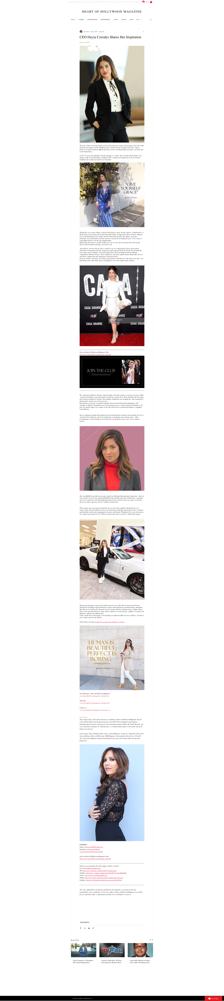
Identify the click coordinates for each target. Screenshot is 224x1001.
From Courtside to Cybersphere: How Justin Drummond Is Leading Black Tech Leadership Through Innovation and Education (83, 961)
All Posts (73, 19)
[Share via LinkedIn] (89, 928)
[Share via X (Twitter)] (85, 928)
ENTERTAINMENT (92, 19)
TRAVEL (116, 19)
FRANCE (124, 19)
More (138, 19)
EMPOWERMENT (105, 19)
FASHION (81, 19)
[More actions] (143, 31)
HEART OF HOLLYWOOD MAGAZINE (112, 11)
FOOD (131, 19)
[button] (151, 1)
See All (151, 940)
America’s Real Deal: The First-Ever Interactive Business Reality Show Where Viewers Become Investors (112, 961)
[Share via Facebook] (80, 928)
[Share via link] (93, 928)
